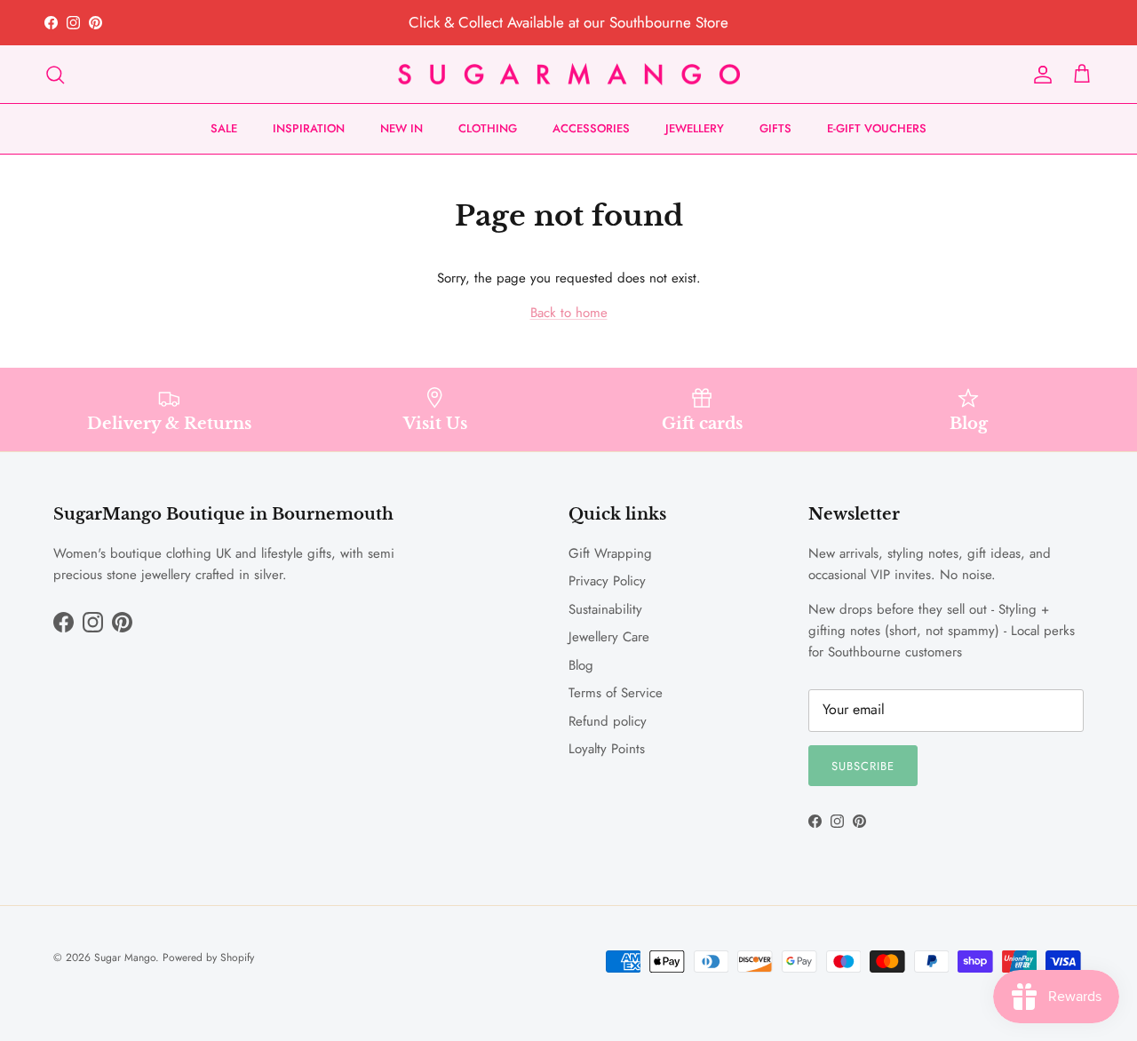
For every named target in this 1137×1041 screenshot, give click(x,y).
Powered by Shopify (208, 958)
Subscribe (862, 766)
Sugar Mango (124, 958)
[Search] (55, 74)
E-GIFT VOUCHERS (876, 128)
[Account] (1039, 74)
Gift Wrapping (610, 553)
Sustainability (605, 609)
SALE (224, 128)
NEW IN (401, 128)
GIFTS (775, 128)
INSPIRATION (309, 128)
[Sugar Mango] (569, 74)
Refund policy (607, 721)
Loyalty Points (606, 749)
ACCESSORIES (591, 128)
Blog (580, 665)
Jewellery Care (608, 637)
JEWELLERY (694, 128)
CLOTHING (487, 128)
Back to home (569, 312)
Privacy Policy (607, 581)
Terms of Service (615, 693)
